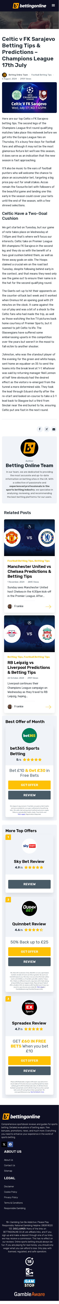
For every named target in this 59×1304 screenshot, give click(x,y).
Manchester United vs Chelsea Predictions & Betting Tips (29, 571)
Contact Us (9, 1165)
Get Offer (29, 785)
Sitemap (8, 1171)
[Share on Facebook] (40, 429)
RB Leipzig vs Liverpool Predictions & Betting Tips (29, 667)
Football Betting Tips (41, 75)
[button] (53, 5)
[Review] (29, 846)
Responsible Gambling (14, 1208)
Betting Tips (42, 560)
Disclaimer (9, 1186)
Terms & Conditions (13, 1203)
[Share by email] (54, 429)
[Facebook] (10, 1144)
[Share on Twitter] (47, 429)
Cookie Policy (10, 1192)
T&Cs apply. (22, 814)
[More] (48, 606)
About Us (8, 1160)
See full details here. (37, 1092)
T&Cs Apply (40, 987)
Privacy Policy (11, 1197)
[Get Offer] (29, 735)
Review (29, 795)
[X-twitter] (4, 1144)
